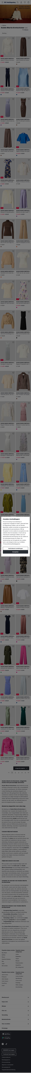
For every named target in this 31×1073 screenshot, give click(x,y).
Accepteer (15, 552)
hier (18, 542)
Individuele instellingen (15, 548)
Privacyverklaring (7, 544)
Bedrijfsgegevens (16, 544)
